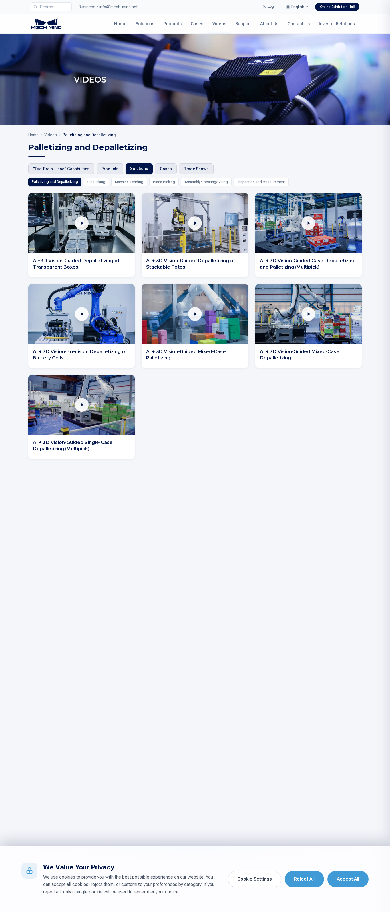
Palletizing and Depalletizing (55, 182)
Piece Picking (164, 182)
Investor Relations (337, 23)
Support (243, 23)
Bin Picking (96, 182)
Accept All (348, 879)
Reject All (304, 879)
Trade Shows (196, 169)
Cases (197, 23)
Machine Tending (129, 182)
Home (120, 23)
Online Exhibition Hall (337, 7)
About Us (269, 23)
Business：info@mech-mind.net (108, 7)
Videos (219, 23)
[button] (297, 7)
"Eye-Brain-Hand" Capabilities (61, 169)
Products (173, 23)
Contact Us (299, 23)
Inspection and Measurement (261, 182)
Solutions (145, 23)
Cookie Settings (254, 879)
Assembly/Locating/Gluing (206, 182)
